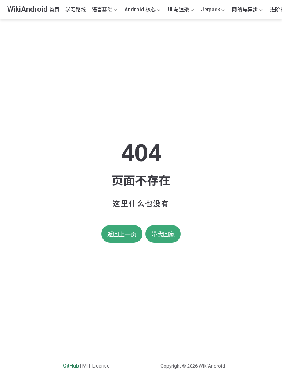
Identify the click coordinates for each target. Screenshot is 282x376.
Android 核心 (139, 11)
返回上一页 (122, 234)
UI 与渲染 (177, 11)
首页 (54, 9)
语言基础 (101, 11)
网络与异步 (244, 11)
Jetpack (209, 11)
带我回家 (163, 234)
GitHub (71, 366)
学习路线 (75, 9)
